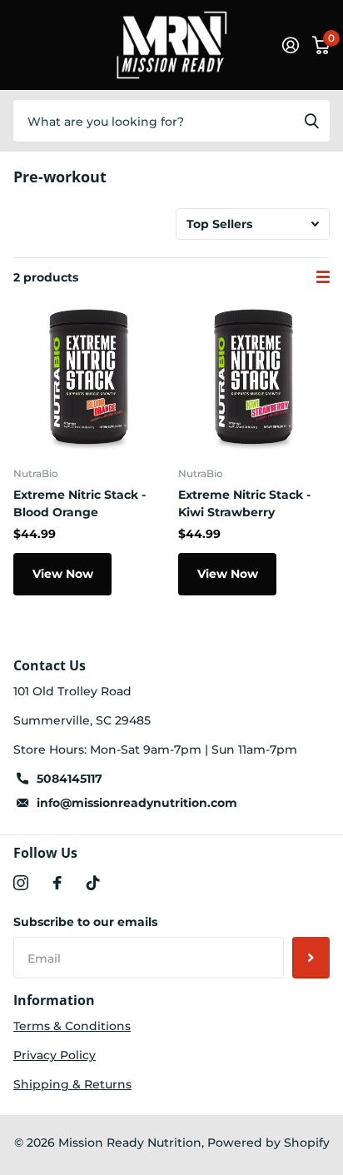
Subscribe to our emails (85, 921)
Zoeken (311, 121)
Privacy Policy (54, 1055)
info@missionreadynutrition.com (137, 802)
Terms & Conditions (72, 1025)
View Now (62, 573)
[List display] (323, 277)
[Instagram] (20, 882)
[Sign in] (290, 45)
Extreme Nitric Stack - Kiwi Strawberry (244, 503)
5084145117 (69, 778)
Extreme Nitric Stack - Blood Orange (79, 503)
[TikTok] (93, 882)
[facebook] (57, 882)
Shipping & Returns (72, 1084)
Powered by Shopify (268, 1142)
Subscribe (311, 957)
